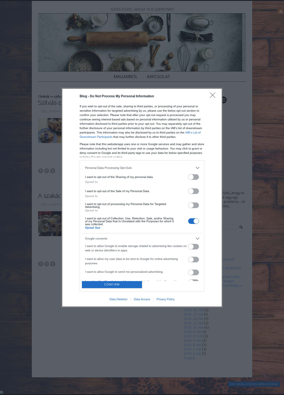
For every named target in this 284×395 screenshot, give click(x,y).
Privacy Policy (166, 299)
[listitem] (142, 168)
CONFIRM (112, 284)
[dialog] (142, 197)
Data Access (142, 299)
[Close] (214, 96)
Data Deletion (118, 299)
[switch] (193, 177)
